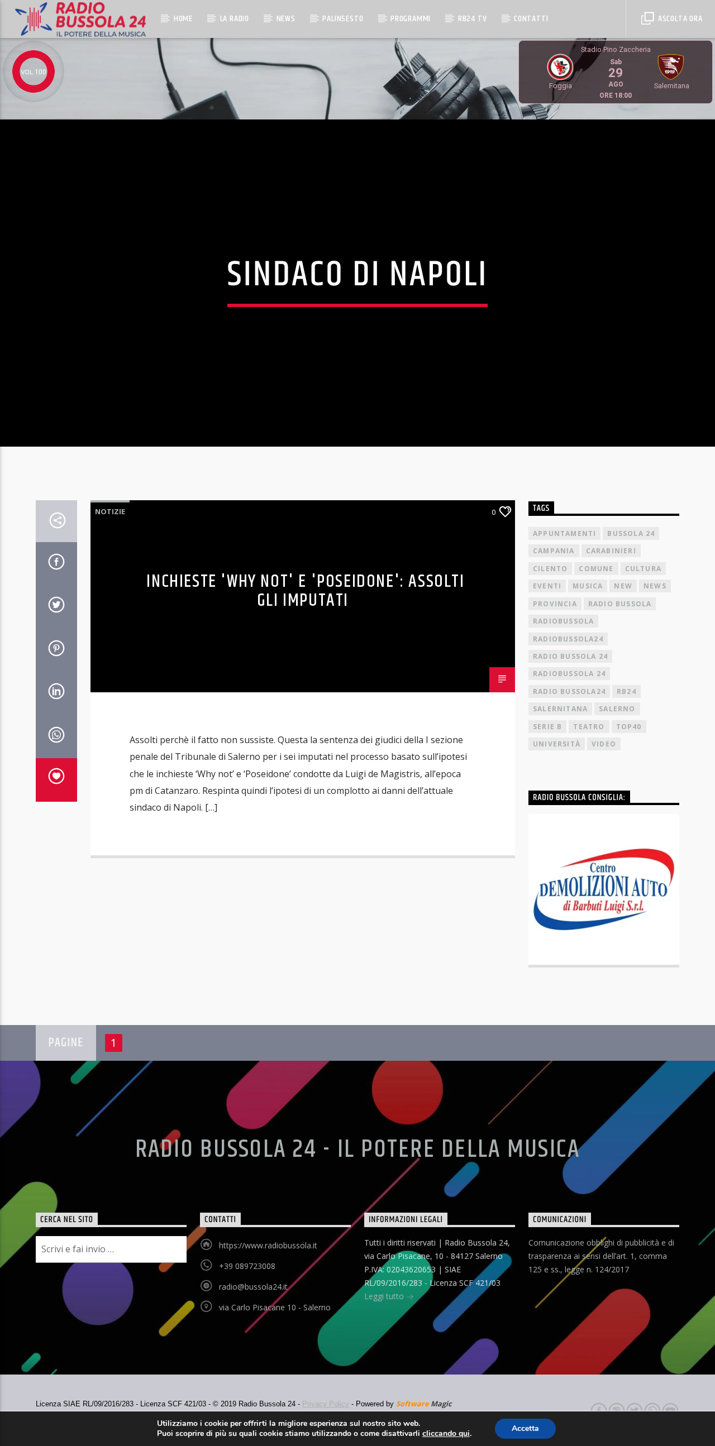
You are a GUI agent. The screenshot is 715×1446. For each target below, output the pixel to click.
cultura (643, 568)
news (655, 586)
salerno (617, 709)
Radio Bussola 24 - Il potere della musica (357, 1149)
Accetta (525, 1428)
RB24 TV (472, 19)
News (286, 19)
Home (183, 19)
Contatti (531, 19)
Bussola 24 (631, 533)
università (556, 744)
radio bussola (620, 604)
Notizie (110, 511)
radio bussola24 (569, 691)
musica (588, 586)
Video (604, 744)
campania (554, 551)
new (623, 586)
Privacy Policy (325, 1404)
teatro (588, 726)
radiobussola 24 (569, 673)
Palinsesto (342, 19)
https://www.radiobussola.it (268, 1245)
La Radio (234, 19)
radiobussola (563, 621)
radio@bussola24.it (253, 1286)
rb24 (626, 691)
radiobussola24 (568, 639)
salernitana (560, 709)
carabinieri (611, 551)
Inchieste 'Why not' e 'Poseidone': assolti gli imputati (305, 591)
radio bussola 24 (570, 656)
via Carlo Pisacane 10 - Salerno (275, 1307)
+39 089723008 (247, 1266)
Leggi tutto (385, 1296)
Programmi (410, 19)
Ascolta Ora (679, 19)
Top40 (629, 726)
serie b (547, 726)
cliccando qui (446, 1434)
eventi (547, 586)
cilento (550, 568)
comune (596, 568)
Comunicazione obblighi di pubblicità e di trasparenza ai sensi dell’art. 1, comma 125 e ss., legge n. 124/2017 (601, 1256)
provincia (555, 604)
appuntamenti (564, 533)
